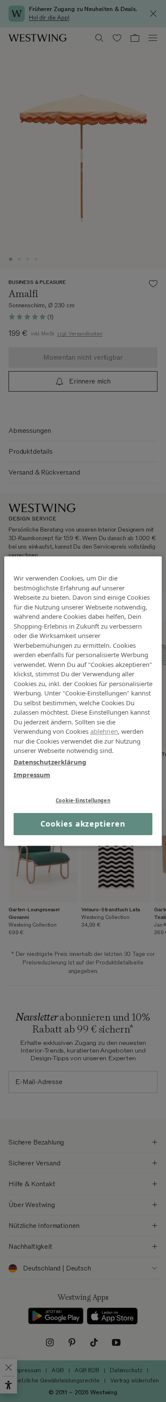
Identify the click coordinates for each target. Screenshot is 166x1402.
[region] (83, 701)
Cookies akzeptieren (82, 824)
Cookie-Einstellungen (83, 800)
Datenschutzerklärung (50, 762)
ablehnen (104, 731)
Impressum (32, 774)
